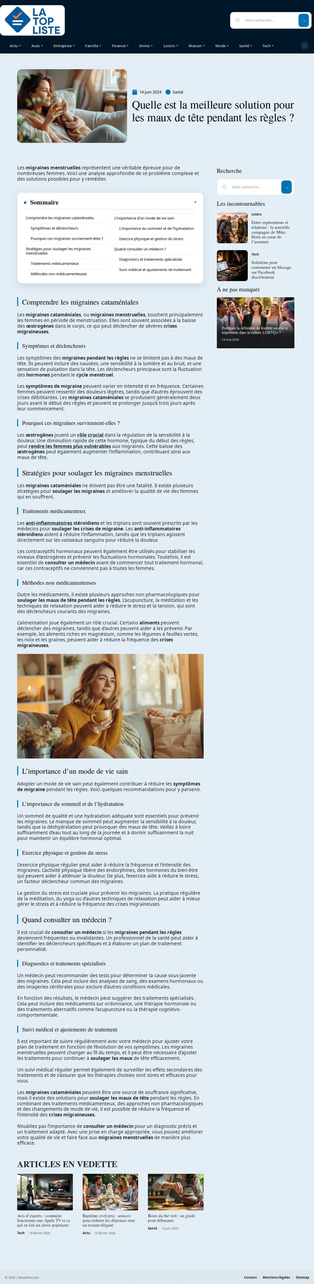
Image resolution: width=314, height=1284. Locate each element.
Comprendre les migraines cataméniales (60, 217)
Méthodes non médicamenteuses (59, 273)
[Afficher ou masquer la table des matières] (128, 202)
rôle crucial (90, 435)
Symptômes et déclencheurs (54, 228)
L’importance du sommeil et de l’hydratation (156, 228)
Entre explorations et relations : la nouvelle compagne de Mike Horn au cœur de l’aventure (270, 231)
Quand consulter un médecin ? (140, 248)
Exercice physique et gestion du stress (151, 238)
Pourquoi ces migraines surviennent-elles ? (67, 238)
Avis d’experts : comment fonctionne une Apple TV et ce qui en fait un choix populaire (43, 1220)
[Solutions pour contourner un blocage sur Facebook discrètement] (232, 265)
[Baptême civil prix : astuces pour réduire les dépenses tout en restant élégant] (110, 1192)
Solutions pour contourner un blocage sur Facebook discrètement (271, 269)
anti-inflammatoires (49, 523)
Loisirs (256, 214)
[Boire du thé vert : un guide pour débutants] (176, 1192)
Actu (86, 1233)
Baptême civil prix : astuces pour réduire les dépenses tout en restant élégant (109, 1220)
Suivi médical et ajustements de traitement (155, 269)
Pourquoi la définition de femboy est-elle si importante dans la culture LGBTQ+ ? (255, 330)
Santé (178, 92)
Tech (21, 1233)
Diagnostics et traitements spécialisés (150, 259)
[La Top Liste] (32, 20)
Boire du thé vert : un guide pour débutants (171, 1218)
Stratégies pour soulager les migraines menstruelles (58, 251)
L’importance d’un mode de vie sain (144, 218)
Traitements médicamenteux (55, 263)
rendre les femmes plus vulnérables (70, 446)
